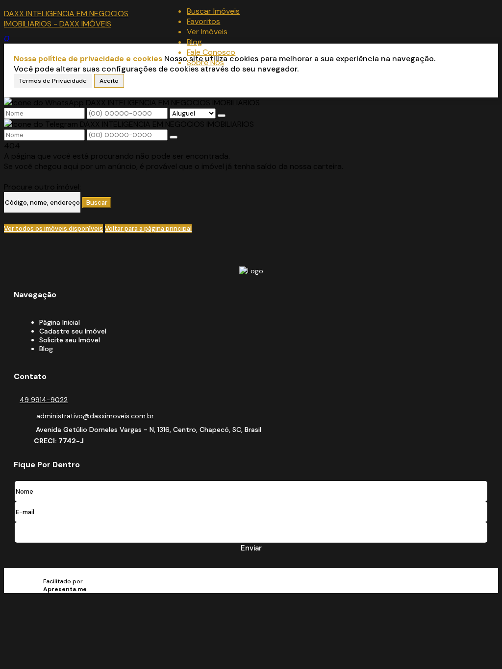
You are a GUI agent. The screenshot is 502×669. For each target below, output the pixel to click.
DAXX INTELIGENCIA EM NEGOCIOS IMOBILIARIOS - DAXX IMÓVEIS (66, 18)
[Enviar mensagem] (222, 115)
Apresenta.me (69, 573)
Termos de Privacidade (53, 81)
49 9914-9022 (44, 399)
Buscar (96, 202)
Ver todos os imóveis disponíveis (53, 228)
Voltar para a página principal (148, 228)
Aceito (109, 81)
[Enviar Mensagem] (173, 137)
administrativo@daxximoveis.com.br (95, 415)
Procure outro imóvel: (42, 187)
